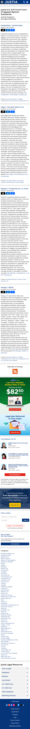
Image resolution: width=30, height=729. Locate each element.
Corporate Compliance (6, 586)
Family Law (4, 601)
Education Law (4, 591)
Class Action (4, 573)
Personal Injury (10, 182)
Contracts (19, 279)
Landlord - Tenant (5, 625)
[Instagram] (14, 705)
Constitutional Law (5, 100)
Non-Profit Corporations (7, 633)
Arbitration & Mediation (7, 562)
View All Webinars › (15, 474)
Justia (17, 701)
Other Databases (7, 692)
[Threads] (16, 705)
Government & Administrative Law (20, 100)
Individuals (5, 672)
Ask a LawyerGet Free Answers (7, 535)
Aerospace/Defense (11, 99)
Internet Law (4, 620)
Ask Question (15, 544)
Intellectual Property (6, 615)
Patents (3, 635)
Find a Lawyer (6, 513)
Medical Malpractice (6, 628)
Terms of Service (15, 720)
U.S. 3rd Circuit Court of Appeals (9, 360)
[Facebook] (11, 705)
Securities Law (4, 645)
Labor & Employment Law (7, 623)
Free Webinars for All (8, 439)
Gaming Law (4, 603)
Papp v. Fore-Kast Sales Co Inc (12, 107)
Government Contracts (7, 606)
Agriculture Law (5, 557)
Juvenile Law (4, 621)
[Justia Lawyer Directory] (23, 705)
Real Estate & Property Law (8, 643)
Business (5, 676)
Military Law (4, 630)
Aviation (3, 563)
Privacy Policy (15, 723)
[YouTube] (9, 705)
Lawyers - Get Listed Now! (15, 525)
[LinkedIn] (7, 705)
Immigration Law (5, 610)
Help (15, 717)
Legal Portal (15, 711)
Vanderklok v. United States (12, 25)
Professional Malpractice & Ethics (9, 640)
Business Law (4, 568)
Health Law (4, 608)
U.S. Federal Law (7, 684)
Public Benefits (4, 641)
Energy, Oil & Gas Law (6, 595)
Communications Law (6, 576)
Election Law (4, 593)
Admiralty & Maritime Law (7, 553)
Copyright (3, 585)
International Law (5, 616)
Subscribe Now (15, 505)
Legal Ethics (4, 626)
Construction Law (5, 580)
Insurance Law (4, 281)
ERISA (24, 279)
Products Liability (19, 182)
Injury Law (3, 611)
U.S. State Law (7, 688)
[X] (21, 705)
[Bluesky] (18, 705)
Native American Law (6, 631)
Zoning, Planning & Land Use (8, 658)
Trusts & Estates (5, 651)
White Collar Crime (5, 656)
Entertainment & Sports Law (8, 596)
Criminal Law (14, 359)
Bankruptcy (4, 567)
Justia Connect (15, 709)
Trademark (3, 648)
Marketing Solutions (9, 695)
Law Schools (6, 680)
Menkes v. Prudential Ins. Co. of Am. (15, 189)
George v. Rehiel (7, 287)
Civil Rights (20, 99)
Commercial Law (5, 575)
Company (15, 714)
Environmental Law (6, 598)
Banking (3, 565)
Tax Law (3, 646)
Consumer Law (5, 581)
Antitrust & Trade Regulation (8, 560)
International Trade (6, 618)
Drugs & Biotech (5, 590)
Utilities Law (4, 655)
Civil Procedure (4, 570)
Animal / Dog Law (5, 558)
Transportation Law (23, 359)
